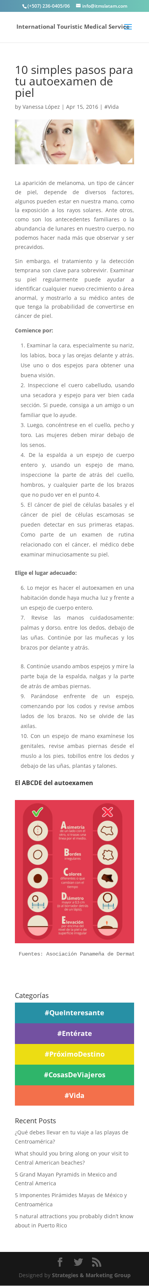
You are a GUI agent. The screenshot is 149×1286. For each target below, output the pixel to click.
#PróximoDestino (75, 1054)
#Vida (111, 106)
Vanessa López (41, 106)
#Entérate (74, 1033)
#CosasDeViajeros (74, 1074)
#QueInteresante (74, 1012)
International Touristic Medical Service (73, 26)
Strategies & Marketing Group (91, 1275)
